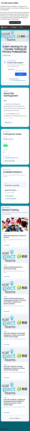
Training (13, 27)
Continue (20, 74)
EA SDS (5, 27)
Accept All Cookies (15, 22)
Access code (11, 69)
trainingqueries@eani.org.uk (19, 80)
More (21, 27)
